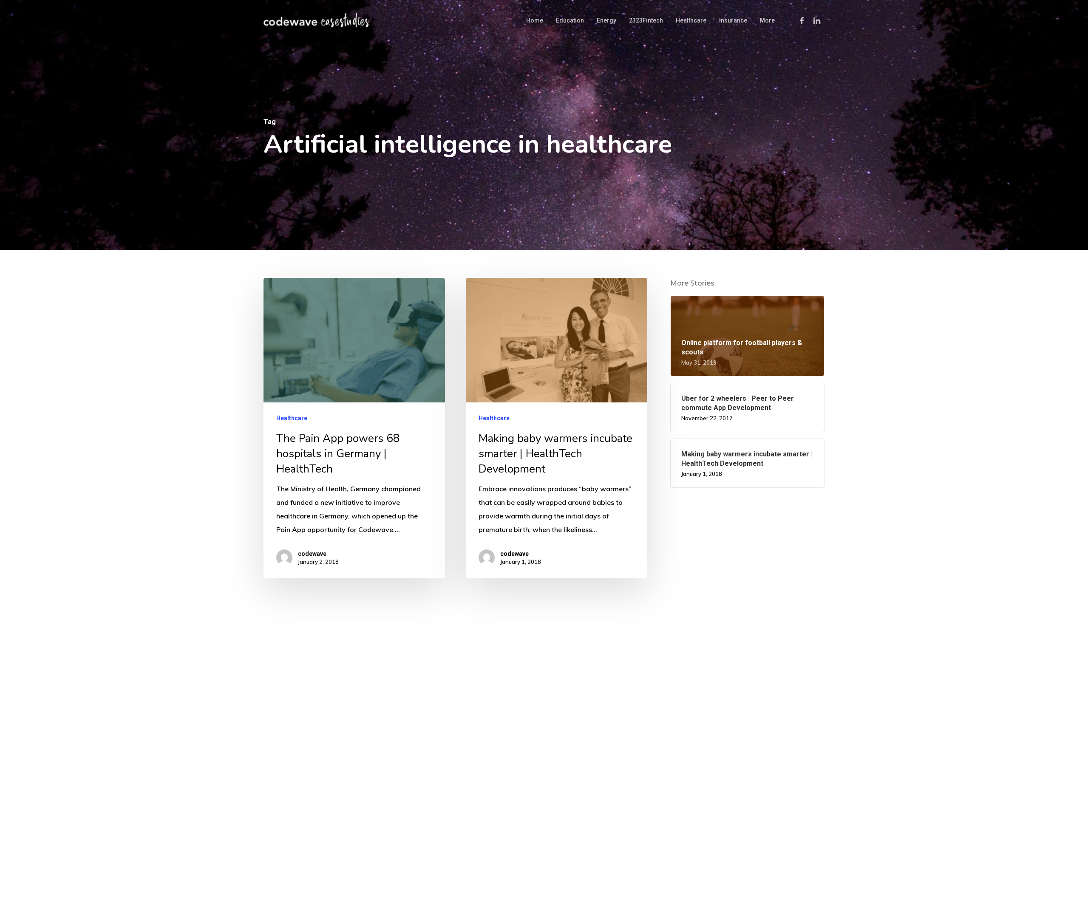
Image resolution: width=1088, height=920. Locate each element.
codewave (312, 553)
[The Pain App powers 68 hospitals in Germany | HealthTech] (354, 428)
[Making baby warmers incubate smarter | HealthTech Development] (556, 428)
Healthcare (291, 418)
